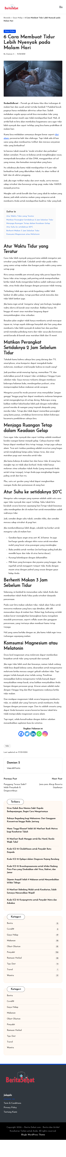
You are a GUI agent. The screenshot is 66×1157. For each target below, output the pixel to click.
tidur (7, 746)
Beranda (7, 18)
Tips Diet (11, 964)
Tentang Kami (10, 1112)
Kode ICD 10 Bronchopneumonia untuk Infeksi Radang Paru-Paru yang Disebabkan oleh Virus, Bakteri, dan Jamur (32, 869)
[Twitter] (27, 733)
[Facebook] (21, 733)
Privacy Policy (10, 1108)
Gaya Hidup (17, 18)
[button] (13, 768)
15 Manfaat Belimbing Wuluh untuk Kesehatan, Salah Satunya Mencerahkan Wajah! (31, 891)
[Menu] (60, 7)
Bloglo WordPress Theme (33, 1135)
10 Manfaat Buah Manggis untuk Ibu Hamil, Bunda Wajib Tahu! (30, 840)
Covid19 (10, 929)
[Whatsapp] (39, 733)
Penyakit (11, 952)
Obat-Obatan (13, 947)
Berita (10, 923)
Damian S (13, 762)
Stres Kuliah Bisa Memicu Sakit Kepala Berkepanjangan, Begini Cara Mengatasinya (27, 809)
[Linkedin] (33, 733)
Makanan (11, 941)
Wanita (10, 975)
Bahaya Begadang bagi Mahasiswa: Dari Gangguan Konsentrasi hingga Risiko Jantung (31, 820)
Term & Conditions (12, 1103)
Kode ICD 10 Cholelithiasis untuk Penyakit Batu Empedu (29, 850)
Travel (10, 970)
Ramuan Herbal (14, 958)
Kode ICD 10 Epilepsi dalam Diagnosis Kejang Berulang (33, 859)
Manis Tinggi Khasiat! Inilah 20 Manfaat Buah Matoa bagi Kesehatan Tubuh (32, 830)
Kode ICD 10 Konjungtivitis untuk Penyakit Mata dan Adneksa (32, 901)
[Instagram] (45, 733)
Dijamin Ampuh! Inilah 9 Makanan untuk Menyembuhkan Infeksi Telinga (33, 881)
